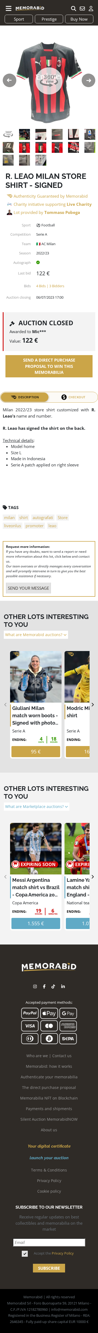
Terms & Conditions (49, 1170)
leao (52, 525)
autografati (43, 517)
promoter (35, 525)
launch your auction (49, 1157)
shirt (23, 517)
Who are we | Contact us (49, 1055)
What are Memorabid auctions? (34, 634)
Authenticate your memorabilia (49, 1076)
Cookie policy (49, 1191)
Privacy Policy (49, 1180)
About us (49, 1129)
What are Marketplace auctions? (35, 806)
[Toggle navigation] (9, 8)
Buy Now (79, 19)
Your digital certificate (49, 1146)
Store (63, 517)
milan (9, 517)
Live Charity (79, 204)
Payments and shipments (49, 1108)
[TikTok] (53, 987)
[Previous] (5, 705)
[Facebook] (44, 987)
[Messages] (82, 8)
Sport (19, 19)
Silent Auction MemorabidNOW (49, 1119)
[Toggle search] (73, 8)
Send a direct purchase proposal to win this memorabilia (49, 366)
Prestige (49, 19)
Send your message (28, 588)
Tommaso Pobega (62, 212)
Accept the (54, 1253)
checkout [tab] (77, 397)
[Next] (92, 705)
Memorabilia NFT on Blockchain (49, 1098)
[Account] (91, 8)
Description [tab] (28, 397)
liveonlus (12, 525)
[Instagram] (35, 987)
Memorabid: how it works (49, 1066)
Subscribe (49, 1268)
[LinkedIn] (63, 987)
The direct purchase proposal (49, 1087)
